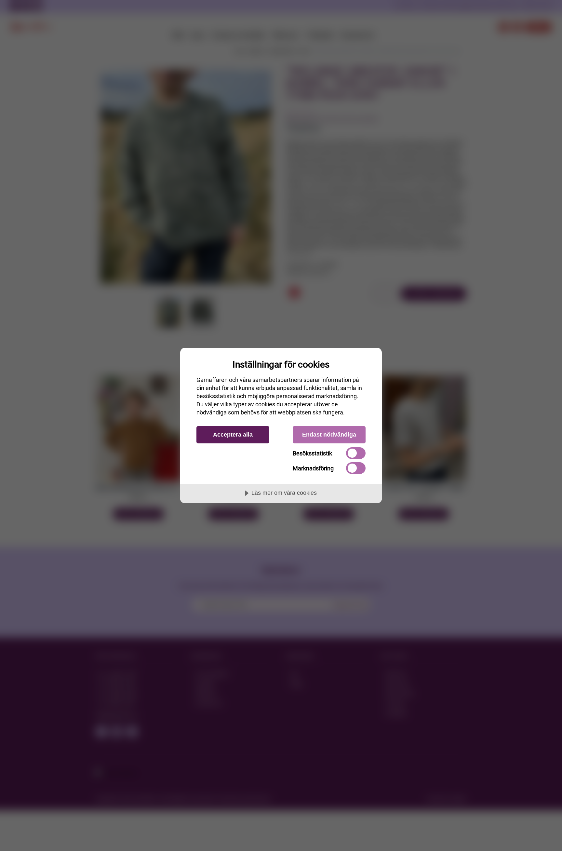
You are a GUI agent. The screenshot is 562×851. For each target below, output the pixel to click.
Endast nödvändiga (329, 434)
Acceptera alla (233, 434)
